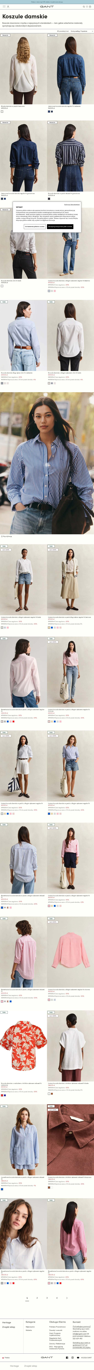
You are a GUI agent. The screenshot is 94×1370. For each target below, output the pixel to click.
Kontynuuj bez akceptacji (72, 204)
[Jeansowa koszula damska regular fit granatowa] (52, 111)
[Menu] (4, 7)
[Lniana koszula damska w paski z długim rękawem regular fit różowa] (60, 627)
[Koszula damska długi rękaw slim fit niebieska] (2, 383)
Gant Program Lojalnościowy (55, 1334)
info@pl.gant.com (79, 1334)
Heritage (6, 1322)
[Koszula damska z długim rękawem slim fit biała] (5, 383)
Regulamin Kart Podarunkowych (55, 1339)
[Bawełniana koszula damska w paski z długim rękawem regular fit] (2, 721)
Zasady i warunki (55, 1330)
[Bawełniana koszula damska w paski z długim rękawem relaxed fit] (2, 907)
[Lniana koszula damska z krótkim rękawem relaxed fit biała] (49, 1094)
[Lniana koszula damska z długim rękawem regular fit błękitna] (49, 291)
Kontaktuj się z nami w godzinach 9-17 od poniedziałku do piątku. (82, 1345)
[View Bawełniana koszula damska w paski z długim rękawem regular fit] (47, 465)
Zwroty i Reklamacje (57, 1344)
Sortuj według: (75, 31)
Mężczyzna (30, 1327)
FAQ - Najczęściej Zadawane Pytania (56, 1348)
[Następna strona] (67, 1298)
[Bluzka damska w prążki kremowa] (2, 111)
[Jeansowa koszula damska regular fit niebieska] (49, 111)
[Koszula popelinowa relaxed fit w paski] (8, 907)
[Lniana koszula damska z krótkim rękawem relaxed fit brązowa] (52, 1094)
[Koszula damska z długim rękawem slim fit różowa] (8, 383)
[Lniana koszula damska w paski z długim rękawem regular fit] (52, 627)
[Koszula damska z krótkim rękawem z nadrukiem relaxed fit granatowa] (5, 1095)
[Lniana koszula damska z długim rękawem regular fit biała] (52, 291)
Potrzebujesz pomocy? (82, 1326)
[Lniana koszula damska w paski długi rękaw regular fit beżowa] (49, 627)
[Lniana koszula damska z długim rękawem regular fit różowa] (55, 291)
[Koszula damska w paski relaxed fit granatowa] (49, 199)
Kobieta (29, 1330)
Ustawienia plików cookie (34, 226)
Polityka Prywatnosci (57, 1327)
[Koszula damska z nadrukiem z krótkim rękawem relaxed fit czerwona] (2, 1095)
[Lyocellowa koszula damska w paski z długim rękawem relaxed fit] (2, 1189)
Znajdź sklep (8, 1327)
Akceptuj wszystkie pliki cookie (60, 226)
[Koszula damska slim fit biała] (2, 286)
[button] (84, 6)
